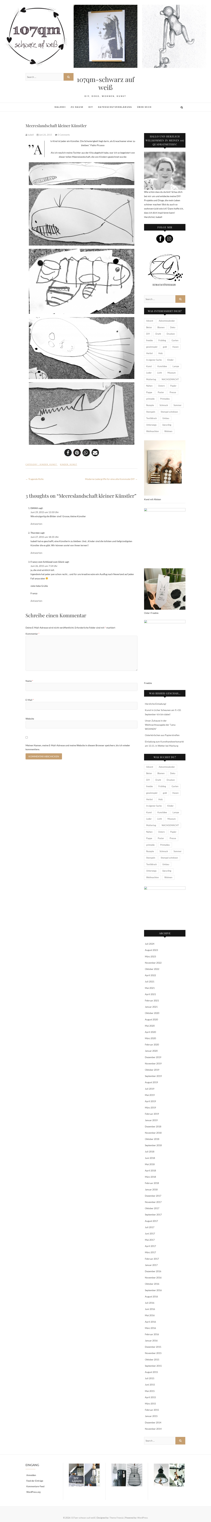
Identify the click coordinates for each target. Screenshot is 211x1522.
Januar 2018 (151, 1189)
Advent (149, 320)
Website (30, 718)
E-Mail (30, 699)
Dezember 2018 (153, 1126)
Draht (158, 333)
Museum (171, 372)
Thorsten (35, 532)
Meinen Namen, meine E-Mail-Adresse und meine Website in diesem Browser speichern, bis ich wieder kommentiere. (78, 747)
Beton (149, 327)
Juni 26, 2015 (46, 134)
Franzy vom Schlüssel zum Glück (47, 561)
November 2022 (153, 962)
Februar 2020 (152, 1044)
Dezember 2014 (153, 1422)
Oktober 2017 (152, 1208)
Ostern (161, 385)
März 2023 (150, 956)
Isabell (30, 134)
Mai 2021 (150, 988)
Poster (161, 392)
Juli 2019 (149, 1088)
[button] (68, 452)
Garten (175, 340)
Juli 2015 (149, 1378)
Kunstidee (162, 366)
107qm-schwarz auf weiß (105, 83)
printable (150, 398)
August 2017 (151, 1221)
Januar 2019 (151, 1120)
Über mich (144, 107)
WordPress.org (33, 1492)
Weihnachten (152, 431)
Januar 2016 (151, 1340)
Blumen (161, 327)
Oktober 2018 (152, 1139)
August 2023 (151, 950)
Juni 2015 (150, 1384)
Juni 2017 (150, 1233)
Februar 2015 (152, 1409)
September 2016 (153, 1290)
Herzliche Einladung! (155, 703)
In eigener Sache (154, 360)
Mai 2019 (150, 1095)
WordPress (142, 1517)
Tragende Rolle (35, 479)
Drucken (171, 333)
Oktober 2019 (152, 1069)
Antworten (36, 523)
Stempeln (150, 411)
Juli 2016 (149, 1302)
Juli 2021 (149, 981)
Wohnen (168, 431)
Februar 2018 (152, 1183)
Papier (173, 385)
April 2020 (150, 1032)
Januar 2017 (151, 1265)
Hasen (175, 346)
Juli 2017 (149, 1227)
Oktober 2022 (152, 969)
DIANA (34, 508)
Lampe (176, 366)
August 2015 (151, 1372)
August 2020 (151, 1019)
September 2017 (153, 1214)
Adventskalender (167, 320)
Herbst (149, 353)
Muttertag (151, 379)
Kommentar (32, 633)
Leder (149, 372)
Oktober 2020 (152, 1013)
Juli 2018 (149, 1151)
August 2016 (151, 1296)
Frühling (162, 340)
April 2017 (150, 1246)
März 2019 (150, 1107)
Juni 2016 (150, 1309)
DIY (91, 107)
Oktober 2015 (152, 1359)
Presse (173, 392)
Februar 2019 (152, 1113)
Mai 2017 (150, 1239)
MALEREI (60, 107)
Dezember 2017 (153, 1195)
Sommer (177, 405)
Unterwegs (151, 425)
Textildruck (151, 418)
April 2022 (150, 975)
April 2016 (150, 1321)
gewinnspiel (151, 346)
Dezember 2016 (153, 1271)
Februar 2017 (152, 1258)
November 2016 (153, 1277)
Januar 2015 (151, 1416)
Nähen (149, 385)
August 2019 (151, 1082)
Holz (160, 353)
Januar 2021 (151, 1006)
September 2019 (153, 1076)
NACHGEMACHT (170, 379)
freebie (149, 340)
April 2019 (150, 1101)
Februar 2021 (152, 1000)
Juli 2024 (149, 943)
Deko (172, 327)
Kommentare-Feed (35, 1486)
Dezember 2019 (153, 1057)
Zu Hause (77, 107)
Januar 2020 (151, 1050)
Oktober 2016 (152, 1283)
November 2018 (153, 1132)
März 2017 (150, 1252)
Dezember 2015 (153, 1346)
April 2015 (150, 1397)
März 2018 (150, 1176)
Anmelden (31, 1475)
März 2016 (150, 1328)
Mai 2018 (150, 1164)
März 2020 (150, 1038)
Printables (165, 398)
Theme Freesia (116, 1517)
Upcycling (166, 425)
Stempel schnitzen (169, 411)
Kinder (44, 464)
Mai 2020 (150, 1025)
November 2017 (153, 1202)
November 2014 (153, 1428)
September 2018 (153, 1145)
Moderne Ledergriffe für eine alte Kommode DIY (111, 479)
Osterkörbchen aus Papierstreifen (162, 735)
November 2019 (153, 1063)
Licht (159, 372)
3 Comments (64, 134)
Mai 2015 (150, 1391)
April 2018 (150, 1170)
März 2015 (150, 1403)
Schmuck (164, 405)
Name (29, 680)
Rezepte (150, 405)
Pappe (149, 392)
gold (165, 346)
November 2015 (153, 1353)
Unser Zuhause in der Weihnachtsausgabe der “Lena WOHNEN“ (160, 724)
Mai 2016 (150, 1315)
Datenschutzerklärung (115, 107)
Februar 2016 (152, 1334)
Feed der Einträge (34, 1480)
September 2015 (153, 1365)
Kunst (53, 464)
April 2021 (150, 994)
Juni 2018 (150, 1158)
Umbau (165, 418)
